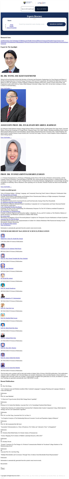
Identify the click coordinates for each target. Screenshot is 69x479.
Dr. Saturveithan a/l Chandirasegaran (10, 211)
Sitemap (61, 475)
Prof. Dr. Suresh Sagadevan (8, 288)
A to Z (2, 478)
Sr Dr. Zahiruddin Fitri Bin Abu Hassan (11, 207)
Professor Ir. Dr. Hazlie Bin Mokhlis (10, 367)
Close (2, 468)
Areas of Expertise (11, 27)
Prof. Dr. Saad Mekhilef (7, 268)
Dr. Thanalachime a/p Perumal (9, 195)
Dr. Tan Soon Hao (5, 199)
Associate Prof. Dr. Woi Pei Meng (10, 219)
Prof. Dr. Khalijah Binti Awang (9, 318)
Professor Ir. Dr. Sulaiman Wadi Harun (11, 248)
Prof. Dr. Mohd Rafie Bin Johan (9, 328)
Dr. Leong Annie (5, 216)
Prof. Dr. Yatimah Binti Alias (8, 338)
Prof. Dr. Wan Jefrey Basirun (8, 348)
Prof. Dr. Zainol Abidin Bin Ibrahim (10, 358)
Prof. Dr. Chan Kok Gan (7, 308)
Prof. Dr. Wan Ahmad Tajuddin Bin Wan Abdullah (14, 258)
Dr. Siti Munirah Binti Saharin (9, 223)
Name (11, 24)
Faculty (12, 26)
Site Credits (35, 475)
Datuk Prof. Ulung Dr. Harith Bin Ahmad (12, 238)
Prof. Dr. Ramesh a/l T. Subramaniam (11, 298)
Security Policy (52, 475)
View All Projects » (6, 225)
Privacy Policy (26, 475)
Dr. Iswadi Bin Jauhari (7, 278)
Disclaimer (43, 475)
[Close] (1, 467)
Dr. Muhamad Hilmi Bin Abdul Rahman (11, 202)
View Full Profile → (6, 88)
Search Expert (56, 24)
